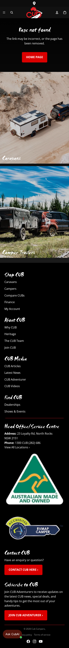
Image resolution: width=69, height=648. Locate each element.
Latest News (12, 373)
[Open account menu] (57, 12)
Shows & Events (14, 411)
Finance (9, 302)
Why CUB (10, 327)
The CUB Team (14, 341)
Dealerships (12, 405)
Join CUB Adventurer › (26, 615)
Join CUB (10, 348)
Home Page (34, 57)
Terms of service (42, 634)
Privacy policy (25, 634)
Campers (10, 289)
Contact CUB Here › (23, 570)
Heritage (10, 334)
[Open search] (12, 12)
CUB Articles (12, 366)
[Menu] (4, 12)
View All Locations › (17, 447)
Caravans (10, 282)
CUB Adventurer (15, 379)
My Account (12, 309)
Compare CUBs (14, 295)
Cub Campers (38, 628)
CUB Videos (12, 386)
